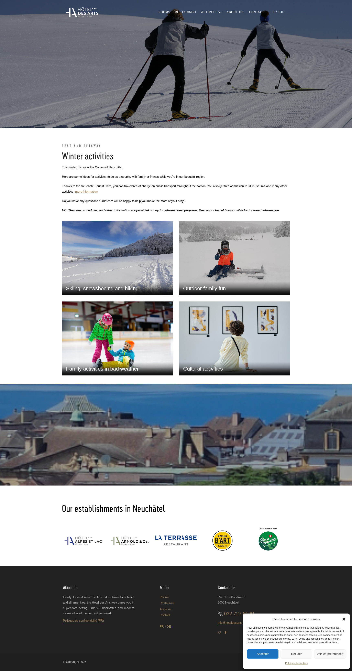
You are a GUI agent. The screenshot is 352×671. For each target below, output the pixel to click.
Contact (256, 12)
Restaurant (186, 12)
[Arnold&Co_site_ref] (129, 540)
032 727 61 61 (239, 613)
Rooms (164, 12)
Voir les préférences (330, 654)
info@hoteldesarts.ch (232, 622)
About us (235, 12)
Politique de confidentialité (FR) (83, 620)
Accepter (263, 654)
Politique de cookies (296, 663)
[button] (344, 619)
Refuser (296, 654)
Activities (210, 12)
